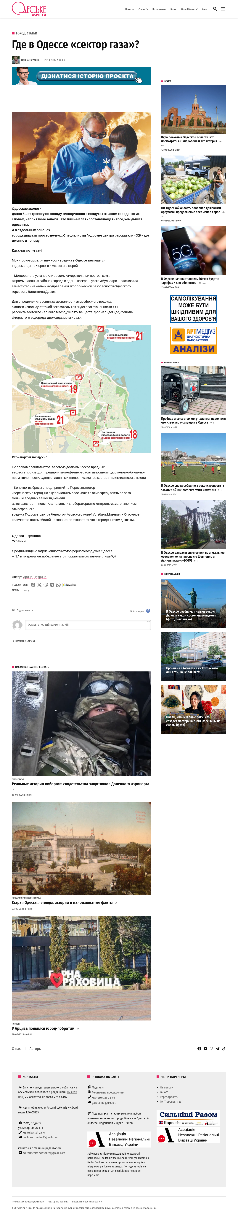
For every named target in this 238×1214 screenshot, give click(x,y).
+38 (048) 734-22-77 (34, 1132)
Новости (129, 9)
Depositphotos (169, 1097)
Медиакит (98, 1087)
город (26, 590)
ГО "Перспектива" (171, 1101)
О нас (205, 9)
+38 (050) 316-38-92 (103, 1097)
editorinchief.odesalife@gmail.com (44, 1153)
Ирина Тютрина (30, 60)
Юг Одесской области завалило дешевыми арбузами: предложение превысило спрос (191, 210)
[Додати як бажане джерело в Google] (69, 585)
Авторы (35, 1048)
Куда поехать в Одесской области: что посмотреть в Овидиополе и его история (189, 139)
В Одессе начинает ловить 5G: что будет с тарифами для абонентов (190, 281)
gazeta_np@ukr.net (103, 1102)
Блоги (173, 9)
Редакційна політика (58, 1201)
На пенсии (166, 1087)
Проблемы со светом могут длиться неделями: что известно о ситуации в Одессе (193, 421)
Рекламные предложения (108, 1092)
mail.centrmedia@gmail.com (40, 1137)
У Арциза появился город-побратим (43, 1028)
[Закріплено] (223, 9)
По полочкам (159, 9)
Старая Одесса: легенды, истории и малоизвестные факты (62, 902)
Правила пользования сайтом (87, 1201)
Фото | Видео (187, 9)
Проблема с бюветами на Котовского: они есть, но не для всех (192, 670)
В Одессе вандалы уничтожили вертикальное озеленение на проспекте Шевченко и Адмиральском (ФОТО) (193, 556)
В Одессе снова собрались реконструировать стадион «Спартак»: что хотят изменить (192, 488)
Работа (164, 1092)
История (22, 898)
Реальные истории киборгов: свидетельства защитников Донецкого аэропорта (80, 784)
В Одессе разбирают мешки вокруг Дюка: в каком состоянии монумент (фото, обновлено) (191, 615)
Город (20, 33)
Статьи (142, 9)
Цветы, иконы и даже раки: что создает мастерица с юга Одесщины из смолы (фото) (193, 721)
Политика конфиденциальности (28, 1201)
